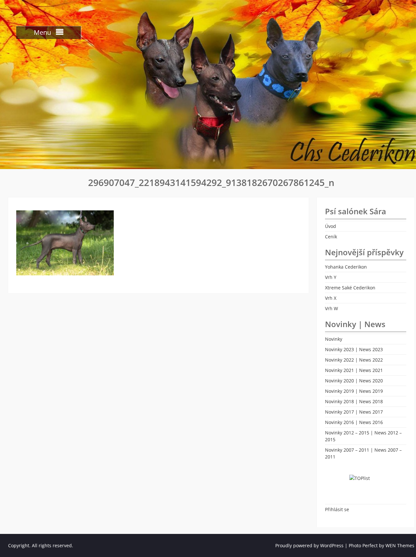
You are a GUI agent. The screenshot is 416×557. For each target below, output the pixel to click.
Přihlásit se (337, 509)
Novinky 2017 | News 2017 (354, 412)
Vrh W (331, 308)
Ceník (331, 236)
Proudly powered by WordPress (309, 545)
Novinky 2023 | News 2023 (354, 349)
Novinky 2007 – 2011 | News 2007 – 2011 (363, 453)
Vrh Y (330, 277)
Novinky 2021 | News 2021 (354, 370)
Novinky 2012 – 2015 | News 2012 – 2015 (363, 436)
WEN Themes (399, 545)
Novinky (333, 339)
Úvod (330, 226)
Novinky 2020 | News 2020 (354, 381)
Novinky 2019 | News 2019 (354, 391)
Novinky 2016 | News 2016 (354, 422)
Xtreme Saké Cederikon (350, 288)
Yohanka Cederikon (346, 267)
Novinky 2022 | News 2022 (354, 360)
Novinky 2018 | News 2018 (354, 401)
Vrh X (330, 298)
